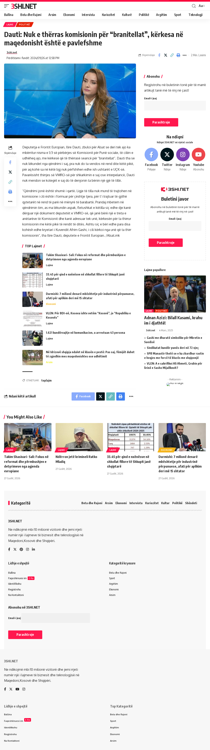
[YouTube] (17, 689)
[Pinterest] (21, 550)
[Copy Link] (172, 55)
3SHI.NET (24, 6)
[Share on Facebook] (159, 55)
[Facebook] (151, 159)
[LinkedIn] (33, 550)
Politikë (24, 24)
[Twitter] (167, 159)
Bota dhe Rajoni (91, 503)
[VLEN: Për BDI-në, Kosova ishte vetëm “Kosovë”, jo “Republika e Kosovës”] (32, 318)
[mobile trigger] (7, 6)
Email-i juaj (150, 98)
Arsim (49, 362)
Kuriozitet (152, 503)
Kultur (165, 503)
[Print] (178, 55)
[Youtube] (198, 159)
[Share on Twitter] (165, 55)
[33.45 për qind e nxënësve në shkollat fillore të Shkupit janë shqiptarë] (32, 280)
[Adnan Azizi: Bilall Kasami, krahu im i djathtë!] (175, 293)
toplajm (46, 380)
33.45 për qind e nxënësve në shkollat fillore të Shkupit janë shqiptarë (129, 461)
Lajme (10, 24)
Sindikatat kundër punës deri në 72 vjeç (173, 347)
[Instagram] (183, 159)
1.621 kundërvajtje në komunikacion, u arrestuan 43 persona (85, 332)
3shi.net (12, 52)
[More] (184, 55)
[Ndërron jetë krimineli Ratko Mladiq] (79, 437)
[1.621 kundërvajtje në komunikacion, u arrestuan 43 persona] (32, 338)
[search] (194, 6)
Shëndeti (191, 503)
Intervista (136, 503)
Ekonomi (51, 304)
